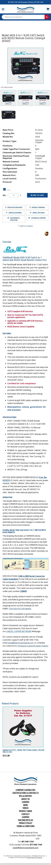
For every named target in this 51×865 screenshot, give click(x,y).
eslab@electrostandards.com (20, 642)
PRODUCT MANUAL (38, 207)
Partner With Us (25, 820)
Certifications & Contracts (25, 793)
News (25, 805)
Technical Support (38, 218)
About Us (25, 799)
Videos (25, 808)
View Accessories (15, 212)
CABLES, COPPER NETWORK (18, 631)
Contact (25, 814)
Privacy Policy (25, 823)
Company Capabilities (25, 790)
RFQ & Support (25, 796)
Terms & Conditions (25, 826)
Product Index (25, 811)
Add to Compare (26, 226)
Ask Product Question (15, 219)
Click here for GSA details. (20, 608)
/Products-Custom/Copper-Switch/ (33, 646)
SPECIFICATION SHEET (14, 207)
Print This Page (38, 212)
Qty (4, 195)
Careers (25, 802)
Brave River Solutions (34, 857)
